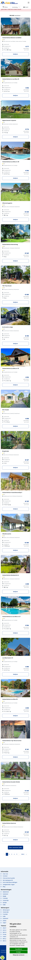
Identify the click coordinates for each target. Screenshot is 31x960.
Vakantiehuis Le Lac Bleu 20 (10, 79)
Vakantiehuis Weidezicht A (10, 575)
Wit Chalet (5, 410)
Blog (4, 886)
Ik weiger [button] (18, 952)
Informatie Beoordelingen (10, 882)
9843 (22, 854)
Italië (4, 905)
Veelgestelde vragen (9, 884)
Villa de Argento (7, 203)
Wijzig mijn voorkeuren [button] (18, 955)
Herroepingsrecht (8, 880)
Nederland (6, 892)
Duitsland (5, 894)
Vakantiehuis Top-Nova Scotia (11, 740)
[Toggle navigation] (29, 3)
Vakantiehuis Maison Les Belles (11, 38)
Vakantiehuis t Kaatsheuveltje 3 (12, 492)
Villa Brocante (6, 534)
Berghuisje (5, 451)
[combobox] (15, 7)
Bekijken (15, 54)
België (4, 896)
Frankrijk (5, 898)
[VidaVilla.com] (9, 2)
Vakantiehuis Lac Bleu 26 (10, 699)
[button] (28, 26)
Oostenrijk (6, 900)
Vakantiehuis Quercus (9, 823)
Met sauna (6, 941)
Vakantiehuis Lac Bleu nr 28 (10, 162)
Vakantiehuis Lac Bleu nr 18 (10, 368)
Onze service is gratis (9, 878)
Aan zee (5, 930)
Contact (5, 876)
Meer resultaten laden (15, 847)
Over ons (5, 874)
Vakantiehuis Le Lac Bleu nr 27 (11, 616)
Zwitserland (6, 920)
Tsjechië (5, 923)
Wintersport (6, 910)
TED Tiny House (6, 286)
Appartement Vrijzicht (9, 120)
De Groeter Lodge (7, 327)
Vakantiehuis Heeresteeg (10, 244)
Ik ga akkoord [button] (18, 949)
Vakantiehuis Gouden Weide (11, 782)
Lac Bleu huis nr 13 (7, 658)
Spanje (5, 902)
